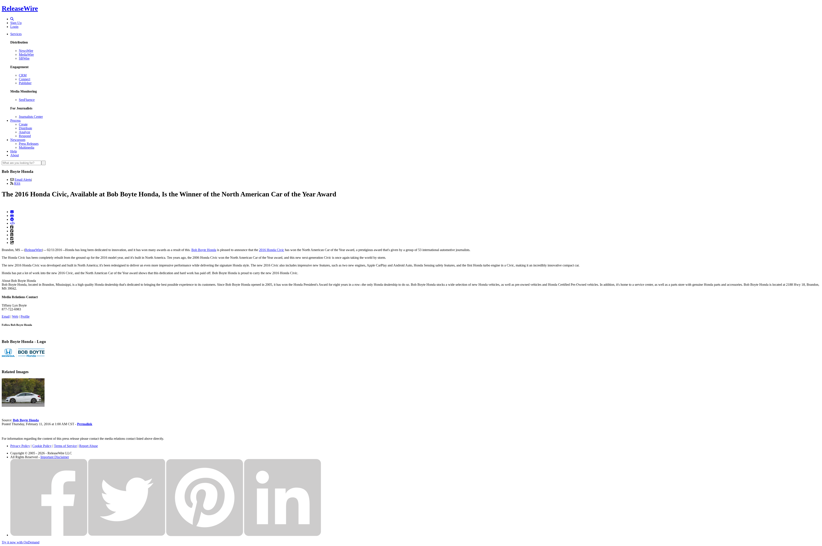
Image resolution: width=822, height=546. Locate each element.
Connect (24, 79)
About (14, 155)
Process (15, 120)
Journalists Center (31, 116)
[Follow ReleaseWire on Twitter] (126, 535)
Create (23, 124)
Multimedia (26, 147)
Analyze (24, 132)
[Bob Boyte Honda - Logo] (23, 356)
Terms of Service (65, 446)
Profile (25, 316)
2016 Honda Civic (271, 250)
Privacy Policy (20, 446)
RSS (17, 183)
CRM (23, 75)
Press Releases (29, 143)
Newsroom (17, 140)
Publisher (25, 83)
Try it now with (20, 542)
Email (6, 316)
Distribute (25, 128)
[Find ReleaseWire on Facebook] (48, 535)
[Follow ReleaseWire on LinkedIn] (282, 535)
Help (13, 151)
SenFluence (27, 100)
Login (14, 26)
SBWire (24, 58)
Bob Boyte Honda (203, 250)
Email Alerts (23, 179)
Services (16, 34)
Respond (25, 136)
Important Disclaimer (54, 457)
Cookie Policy (42, 446)
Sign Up (16, 23)
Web (15, 316)
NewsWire (26, 50)
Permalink (84, 424)
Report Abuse (88, 446)
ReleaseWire (20, 8)
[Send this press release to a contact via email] (12, 212)
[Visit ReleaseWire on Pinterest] (204, 535)
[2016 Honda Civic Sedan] (23, 405)
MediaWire (26, 54)
